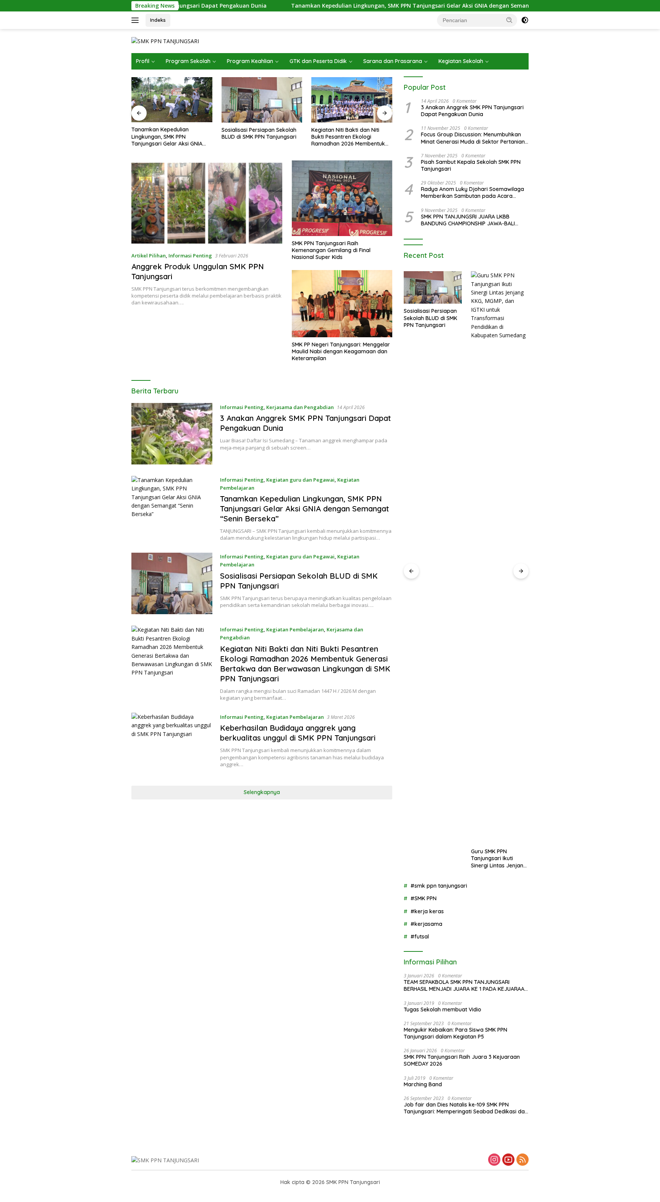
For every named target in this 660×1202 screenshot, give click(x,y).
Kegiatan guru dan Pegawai (300, 479)
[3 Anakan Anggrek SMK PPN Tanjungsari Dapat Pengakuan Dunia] (171, 433)
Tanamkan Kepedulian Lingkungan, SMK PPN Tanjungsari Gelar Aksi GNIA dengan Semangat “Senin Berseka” (386, 5)
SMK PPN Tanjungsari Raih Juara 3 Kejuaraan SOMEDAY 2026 (462, 1060)
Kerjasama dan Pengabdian (300, 407)
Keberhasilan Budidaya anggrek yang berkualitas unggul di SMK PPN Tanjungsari (297, 733)
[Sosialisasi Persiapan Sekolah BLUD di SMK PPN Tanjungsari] (262, 100)
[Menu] (136, 20)
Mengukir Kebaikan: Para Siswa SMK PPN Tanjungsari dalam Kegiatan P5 (455, 1033)
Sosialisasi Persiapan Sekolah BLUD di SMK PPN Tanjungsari (259, 133)
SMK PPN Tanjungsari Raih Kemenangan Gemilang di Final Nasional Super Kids (331, 250)
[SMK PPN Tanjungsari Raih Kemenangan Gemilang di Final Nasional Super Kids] (342, 198)
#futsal (420, 936)
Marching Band (423, 1084)
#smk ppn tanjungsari (439, 885)
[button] (509, 20)
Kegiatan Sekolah (460, 61)
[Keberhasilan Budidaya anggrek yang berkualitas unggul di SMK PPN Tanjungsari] (171, 743)
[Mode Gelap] (525, 20)
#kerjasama (426, 924)
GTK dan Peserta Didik (318, 61)
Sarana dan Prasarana (392, 61)
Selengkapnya (262, 792)
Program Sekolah (188, 61)
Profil (142, 61)
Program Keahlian (250, 61)
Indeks (158, 20)
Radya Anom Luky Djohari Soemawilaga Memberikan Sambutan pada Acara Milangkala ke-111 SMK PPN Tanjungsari (472, 192)
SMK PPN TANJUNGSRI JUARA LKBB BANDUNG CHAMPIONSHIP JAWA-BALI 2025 (468, 220)
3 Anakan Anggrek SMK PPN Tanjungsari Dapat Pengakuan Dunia (472, 111)
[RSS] (522, 1160)
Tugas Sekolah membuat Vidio (442, 1009)
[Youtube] (508, 1160)
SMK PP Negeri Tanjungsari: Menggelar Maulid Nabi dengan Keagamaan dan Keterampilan (341, 351)
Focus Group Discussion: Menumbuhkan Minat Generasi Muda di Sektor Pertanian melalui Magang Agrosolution (473, 138)
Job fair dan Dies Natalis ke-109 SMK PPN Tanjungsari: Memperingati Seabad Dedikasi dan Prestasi (466, 1108)
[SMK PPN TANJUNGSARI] (165, 40)
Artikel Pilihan (148, 255)
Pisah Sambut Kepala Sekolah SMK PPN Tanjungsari (471, 165)
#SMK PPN (424, 898)
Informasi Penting (190, 255)
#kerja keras (427, 911)
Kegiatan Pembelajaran (295, 629)
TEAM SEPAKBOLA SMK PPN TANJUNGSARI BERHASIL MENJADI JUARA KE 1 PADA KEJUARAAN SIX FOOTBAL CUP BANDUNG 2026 (466, 985)
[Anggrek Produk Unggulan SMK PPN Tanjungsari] (206, 202)
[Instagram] (494, 1160)
